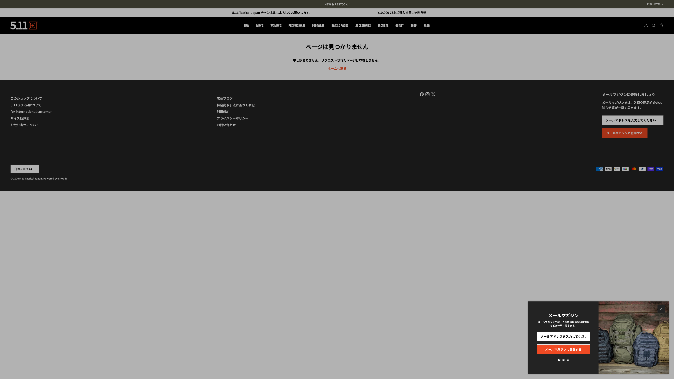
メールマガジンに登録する (563, 349)
